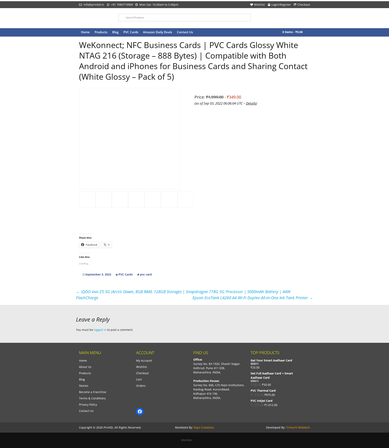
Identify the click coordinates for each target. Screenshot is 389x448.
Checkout (303, 4)
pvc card (146, 274)
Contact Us (185, 32)
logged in (100, 330)
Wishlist (259, 4)
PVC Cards (130, 32)
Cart (139, 379)
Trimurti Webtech (298, 427)
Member (188, 440)
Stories (83, 386)
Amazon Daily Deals (157, 32)
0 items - (292, 32)
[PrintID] (95, 18)
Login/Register (281, 4)
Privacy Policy (88, 404)
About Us (85, 367)
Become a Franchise (92, 392)
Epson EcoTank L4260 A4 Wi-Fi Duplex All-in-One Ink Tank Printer (252, 297)
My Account (144, 360)
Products (101, 32)
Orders (141, 386)
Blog (115, 32)
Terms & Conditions (92, 398)
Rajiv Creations (204, 427)
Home (85, 32)
